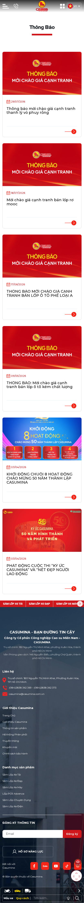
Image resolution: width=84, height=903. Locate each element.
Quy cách (22, 898)
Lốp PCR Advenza (13, 793)
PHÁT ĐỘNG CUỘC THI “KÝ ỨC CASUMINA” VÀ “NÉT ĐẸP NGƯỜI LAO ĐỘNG (38, 569)
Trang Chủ (8, 715)
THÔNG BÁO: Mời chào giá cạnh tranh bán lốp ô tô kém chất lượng (40, 385)
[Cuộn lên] (76, 873)
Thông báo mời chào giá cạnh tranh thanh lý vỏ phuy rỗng (41, 110)
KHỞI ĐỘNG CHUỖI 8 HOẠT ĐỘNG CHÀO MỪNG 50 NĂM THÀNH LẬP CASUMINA (39, 478)
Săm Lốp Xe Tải (11, 774)
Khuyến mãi (9, 747)
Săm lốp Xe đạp (39, 604)
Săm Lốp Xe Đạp (12, 780)
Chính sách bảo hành (15, 753)
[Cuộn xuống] (76, 879)
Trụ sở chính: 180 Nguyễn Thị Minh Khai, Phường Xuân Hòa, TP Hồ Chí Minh (43, 680)
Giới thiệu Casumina (14, 721)
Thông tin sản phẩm (14, 728)
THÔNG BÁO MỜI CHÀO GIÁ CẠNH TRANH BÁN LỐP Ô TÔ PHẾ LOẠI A (40, 293)
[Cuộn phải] (79, 876)
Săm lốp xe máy (66, 604)
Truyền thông (10, 740)
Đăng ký (72, 833)
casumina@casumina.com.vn (26, 693)
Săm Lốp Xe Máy (12, 787)
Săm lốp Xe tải (13, 604)
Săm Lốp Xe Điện (12, 806)
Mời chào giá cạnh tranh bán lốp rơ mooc (40, 202)
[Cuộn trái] (73, 876)
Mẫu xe (8, 898)
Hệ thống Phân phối (14, 734)
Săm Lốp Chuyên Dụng (16, 799)
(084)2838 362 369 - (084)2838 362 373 (32, 687)
